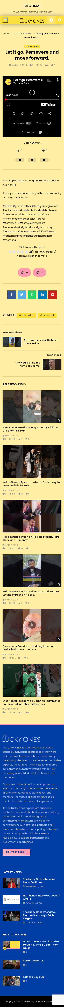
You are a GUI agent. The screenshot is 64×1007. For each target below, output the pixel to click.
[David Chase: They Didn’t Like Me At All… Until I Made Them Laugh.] (11, 945)
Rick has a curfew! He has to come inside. (41, 342)
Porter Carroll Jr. (33, 960)
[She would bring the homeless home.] (52, 364)
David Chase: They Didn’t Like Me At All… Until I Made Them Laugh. (41, 945)
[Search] (59, 20)
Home (7, 33)
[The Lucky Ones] (32, 20)
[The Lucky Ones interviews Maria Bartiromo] (11, 883)
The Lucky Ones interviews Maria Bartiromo (39, 880)
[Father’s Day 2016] (11, 981)
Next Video (54, 355)
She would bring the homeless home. (27, 364)
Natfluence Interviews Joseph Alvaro (41, 897)
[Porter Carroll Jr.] (11, 964)
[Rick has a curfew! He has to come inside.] (12, 342)
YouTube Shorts (23, 33)
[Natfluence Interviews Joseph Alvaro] (11, 899)
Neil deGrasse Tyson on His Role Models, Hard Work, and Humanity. (31, 538)
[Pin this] (52, 294)
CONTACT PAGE (15, 852)
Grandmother (26, 315)
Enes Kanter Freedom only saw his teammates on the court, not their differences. (31, 702)
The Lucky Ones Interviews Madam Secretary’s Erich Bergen (39, 915)
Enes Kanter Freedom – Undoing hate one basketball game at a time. (28, 648)
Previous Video (12, 332)
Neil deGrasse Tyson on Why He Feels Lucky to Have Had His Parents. (31, 483)
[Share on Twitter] (22, 294)
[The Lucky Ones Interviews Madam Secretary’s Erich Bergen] (11, 916)
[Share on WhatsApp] (32, 294)
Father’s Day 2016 (34, 977)
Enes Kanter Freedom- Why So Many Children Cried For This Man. (31, 429)
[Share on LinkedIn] (42, 294)
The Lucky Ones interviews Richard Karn (32, 11)
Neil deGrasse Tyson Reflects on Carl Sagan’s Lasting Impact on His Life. (31, 593)
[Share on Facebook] (11, 294)
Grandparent (47, 315)
